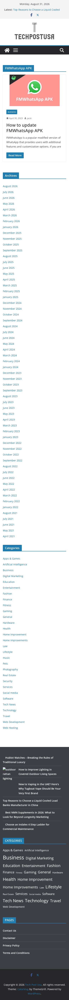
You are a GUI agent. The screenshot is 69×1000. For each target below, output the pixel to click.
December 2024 (12, 303)
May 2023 (8, 413)
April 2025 (9, 279)
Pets (5, 663)
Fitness (7, 605)
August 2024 (10, 326)
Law (5, 646)
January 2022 (10, 507)
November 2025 (12, 238)
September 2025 (12, 250)
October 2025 (11, 244)
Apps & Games (11, 558)
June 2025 (9, 267)
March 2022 (10, 495)
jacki (29, 118)
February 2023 (11, 431)
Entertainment (11, 587)
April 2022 (9, 489)
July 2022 (8, 472)
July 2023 (8, 402)
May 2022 (8, 483)
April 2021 (9, 536)
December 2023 (12, 373)
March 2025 (10, 285)
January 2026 (10, 227)
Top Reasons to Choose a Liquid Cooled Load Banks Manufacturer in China (36, 11)
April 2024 (9, 349)
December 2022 (12, 443)
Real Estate (9, 675)
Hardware (9, 622)
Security (7, 681)
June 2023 (9, 408)
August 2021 (10, 513)
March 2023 (10, 425)
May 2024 (8, 343)
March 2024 (10, 355)
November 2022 (12, 448)
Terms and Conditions (16, 953)
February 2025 (11, 291)
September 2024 (12, 320)
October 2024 (11, 314)
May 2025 (8, 273)
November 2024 (12, 308)
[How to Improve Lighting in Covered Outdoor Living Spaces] (9, 774)
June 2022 (9, 478)
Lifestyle (8, 652)
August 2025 (10, 256)
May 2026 (8, 203)
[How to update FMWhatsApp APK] (34, 90)
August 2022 (10, 466)
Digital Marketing (13, 576)
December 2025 (12, 232)
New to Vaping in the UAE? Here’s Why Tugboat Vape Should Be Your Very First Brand (40, 788)
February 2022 (11, 501)
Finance (7, 599)
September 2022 (12, 460)
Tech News (9, 704)
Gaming (7, 611)
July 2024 (8, 332)
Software (8, 698)
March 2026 (10, 215)
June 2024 (9, 338)
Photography (10, 669)
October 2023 (11, 384)
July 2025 (8, 262)
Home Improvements (15, 640)
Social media (10, 692)
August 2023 (10, 396)
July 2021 (8, 518)
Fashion (7, 593)
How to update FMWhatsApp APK (24, 127)
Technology (9, 710)
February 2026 (11, 221)
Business (12, 112)
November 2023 (12, 378)
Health (7, 628)
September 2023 (12, 390)
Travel (6, 716)
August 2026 (10, 186)
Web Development (14, 722)
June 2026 (9, 197)
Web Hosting (10, 727)
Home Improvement (14, 634)
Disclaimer (9, 938)
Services (8, 687)
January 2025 (10, 297)
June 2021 (9, 524)
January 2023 (10, 437)
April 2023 (9, 419)
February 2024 (11, 361)
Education (9, 582)
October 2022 (11, 454)
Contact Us (9, 930)
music (6, 657)
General (7, 617)
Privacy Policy (11, 945)
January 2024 (10, 367)
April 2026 (9, 209)
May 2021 (8, 530)
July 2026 (8, 192)
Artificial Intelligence (15, 564)
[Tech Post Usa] (7, 50)
